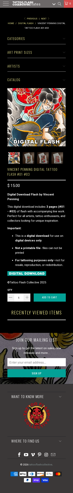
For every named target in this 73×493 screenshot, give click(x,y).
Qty (9, 289)
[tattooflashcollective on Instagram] (46, 455)
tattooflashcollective (40, 464)
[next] (62, 117)
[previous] (11, 117)
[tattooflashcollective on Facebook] (19, 455)
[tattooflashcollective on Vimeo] (33, 455)
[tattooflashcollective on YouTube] (26, 455)
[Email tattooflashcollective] (53, 455)
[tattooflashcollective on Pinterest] (40, 455)
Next (44, 18)
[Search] (59, 4)
